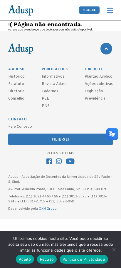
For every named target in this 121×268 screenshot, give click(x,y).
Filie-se (89, 9)
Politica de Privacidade (84, 259)
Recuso (47, 259)
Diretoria (16, 91)
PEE (45, 98)
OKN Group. (48, 209)
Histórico (16, 76)
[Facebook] (49, 161)
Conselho (16, 98)
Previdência (95, 98)
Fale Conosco (20, 126)
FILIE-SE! (60, 139)
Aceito (25, 259)
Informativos (53, 76)
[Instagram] (59, 161)
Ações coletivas (99, 84)
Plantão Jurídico (98, 76)
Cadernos (50, 91)
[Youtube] (70, 161)
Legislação (94, 91)
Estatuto (16, 84)
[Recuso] (114, 249)
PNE (46, 106)
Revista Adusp (54, 84)
